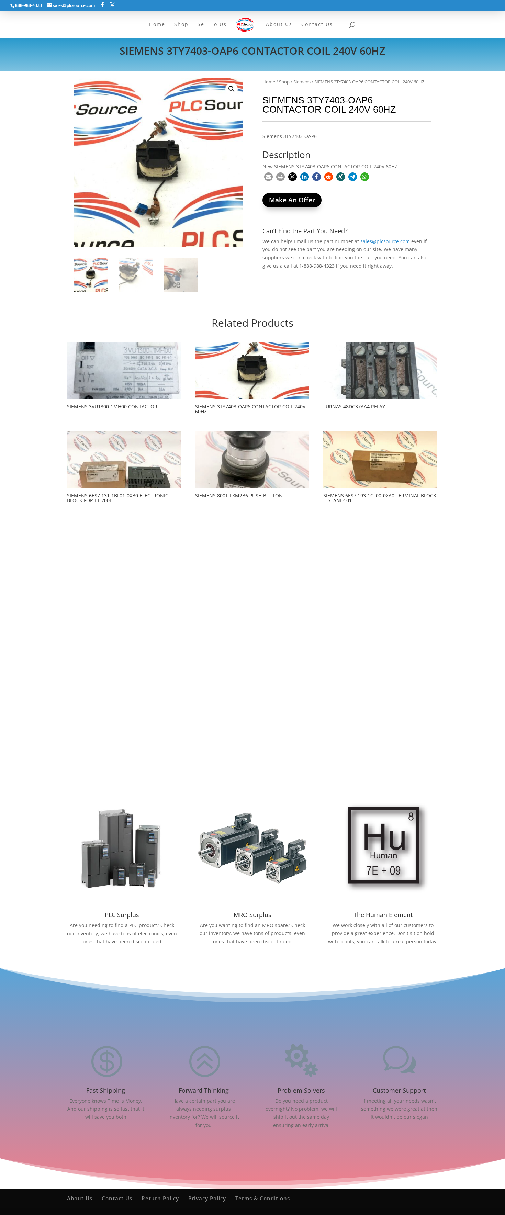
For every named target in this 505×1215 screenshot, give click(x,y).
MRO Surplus (252, 915)
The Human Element (383, 915)
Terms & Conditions (262, 1198)
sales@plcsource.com (385, 241)
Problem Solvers (301, 1090)
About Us (79, 1198)
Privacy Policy (207, 1198)
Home (268, 82)
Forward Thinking (204, 1090)
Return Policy (160, 1198)
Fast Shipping (105, 1090)
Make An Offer (292, 199)
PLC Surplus (122, 915)
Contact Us (117, 1198)
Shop (284, 82)
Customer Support (399, 1090)
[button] (231, 89)
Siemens (302, 82)
